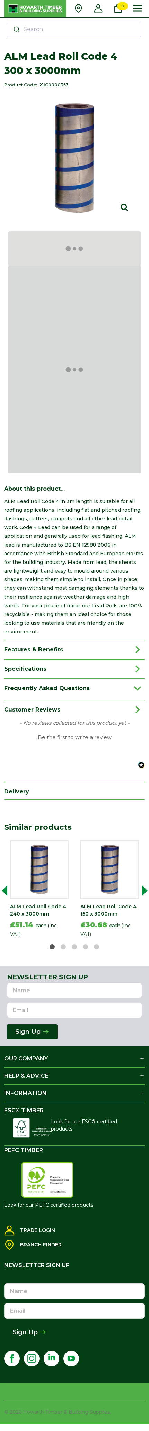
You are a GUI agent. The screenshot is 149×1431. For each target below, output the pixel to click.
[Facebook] (12, 1358)
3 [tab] (74, 947)
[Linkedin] (51, 1358)
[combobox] (74, 29)
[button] (74, 737)
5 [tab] (96, 947)
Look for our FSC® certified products (84, 1125)
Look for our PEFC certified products (48, 1205)
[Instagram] (32, 1358)
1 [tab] (52, 947)
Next (142, 890)
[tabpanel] (39, 890)
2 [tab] (63, 947)
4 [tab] (85, 947)
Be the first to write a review (75, 737)
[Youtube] (71, 1358)
